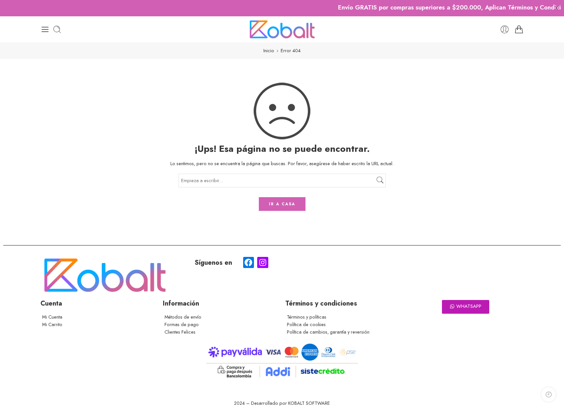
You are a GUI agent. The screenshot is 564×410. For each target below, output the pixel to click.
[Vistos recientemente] (548, 394)
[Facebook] (248, 262)
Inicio (268, 50)
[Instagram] (262, 262)
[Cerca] (556, 8)
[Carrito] (519, 29)
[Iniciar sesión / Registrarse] (504, 29)
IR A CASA (282, 204)
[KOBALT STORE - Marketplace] (282, 29)
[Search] (57, 29)
